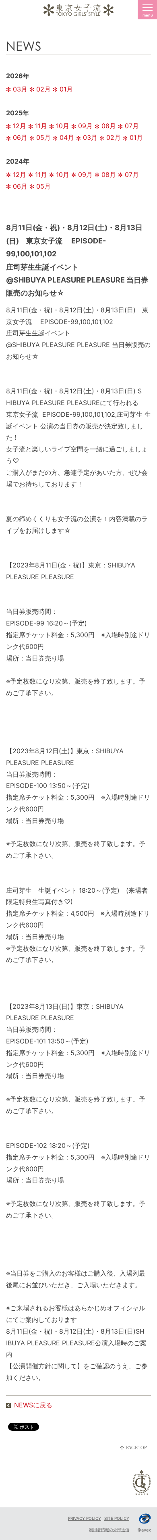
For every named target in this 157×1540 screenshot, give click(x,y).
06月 (20, 137)
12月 (19, 126)
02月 (43, 89)
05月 (43, 137)
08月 (108, 126)
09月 (85, 126)
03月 (20, 89)
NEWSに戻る (33, 1405)
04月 (67, 137)
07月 (132, 126)
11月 (41, 126)
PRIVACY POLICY (84, 1518)
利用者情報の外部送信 (109, 1529)
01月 (66, 89)
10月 (62, 126)
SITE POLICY (116, 1518)
